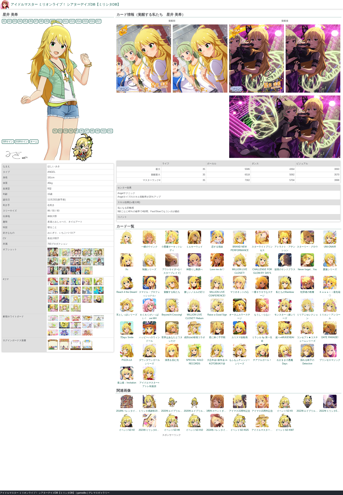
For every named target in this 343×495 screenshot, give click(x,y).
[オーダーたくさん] (98, 293)
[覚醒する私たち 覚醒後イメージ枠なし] (313, 91)
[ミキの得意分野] (98, 302)
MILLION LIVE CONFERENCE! (217, 294)
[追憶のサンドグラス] (64, 293)
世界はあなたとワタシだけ (171, 339)
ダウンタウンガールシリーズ (149, 362)
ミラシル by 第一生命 (262, 339)
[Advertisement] (171, 462)
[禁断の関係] (75, 293)
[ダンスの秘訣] (98, 284)
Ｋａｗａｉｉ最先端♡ (329, 294)
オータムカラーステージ (239, 316)
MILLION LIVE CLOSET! (239, 271)
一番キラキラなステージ (262, 294)
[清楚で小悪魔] (53, 293)
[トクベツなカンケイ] (53, 311)
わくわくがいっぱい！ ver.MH (149, 316)
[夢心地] (53, 284)
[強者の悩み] (64, 311)
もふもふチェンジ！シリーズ (239, 362)
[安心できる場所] (75, 302)
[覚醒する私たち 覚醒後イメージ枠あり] (256, 91)
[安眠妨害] (53, 302)
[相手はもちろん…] (75, 311)
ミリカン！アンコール (329, 316)
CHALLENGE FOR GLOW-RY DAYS (262, 271)
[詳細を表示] (126, 243)
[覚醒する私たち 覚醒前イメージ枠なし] (200, 91)
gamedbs (82, 492)
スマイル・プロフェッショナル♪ (149, 294)
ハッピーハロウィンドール (149, 339)
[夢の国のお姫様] (87, 302)
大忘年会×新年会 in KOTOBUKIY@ (217, 362)
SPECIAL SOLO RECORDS (194, 362)
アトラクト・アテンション (284, 248)
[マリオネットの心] (64, 302)
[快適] (87, 293)
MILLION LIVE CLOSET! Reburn (194, 316)
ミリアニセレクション (307, 316)
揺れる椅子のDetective (307, 362)
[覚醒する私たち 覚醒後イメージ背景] (284, 157)
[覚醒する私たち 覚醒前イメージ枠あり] (143, 91)
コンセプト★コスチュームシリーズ (307, 339)
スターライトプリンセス (262, 248)
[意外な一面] (64, 284)
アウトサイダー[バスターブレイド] (172, 271)
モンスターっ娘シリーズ (284, 316)
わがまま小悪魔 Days (285, 362)
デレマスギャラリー (99, 492)
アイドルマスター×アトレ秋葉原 (149, 384)
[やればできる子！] (87, 284)
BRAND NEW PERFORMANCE (240, 248)
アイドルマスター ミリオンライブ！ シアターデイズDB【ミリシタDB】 (66, 4)
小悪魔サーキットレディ (171, 248)
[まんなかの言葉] (75, 284)
